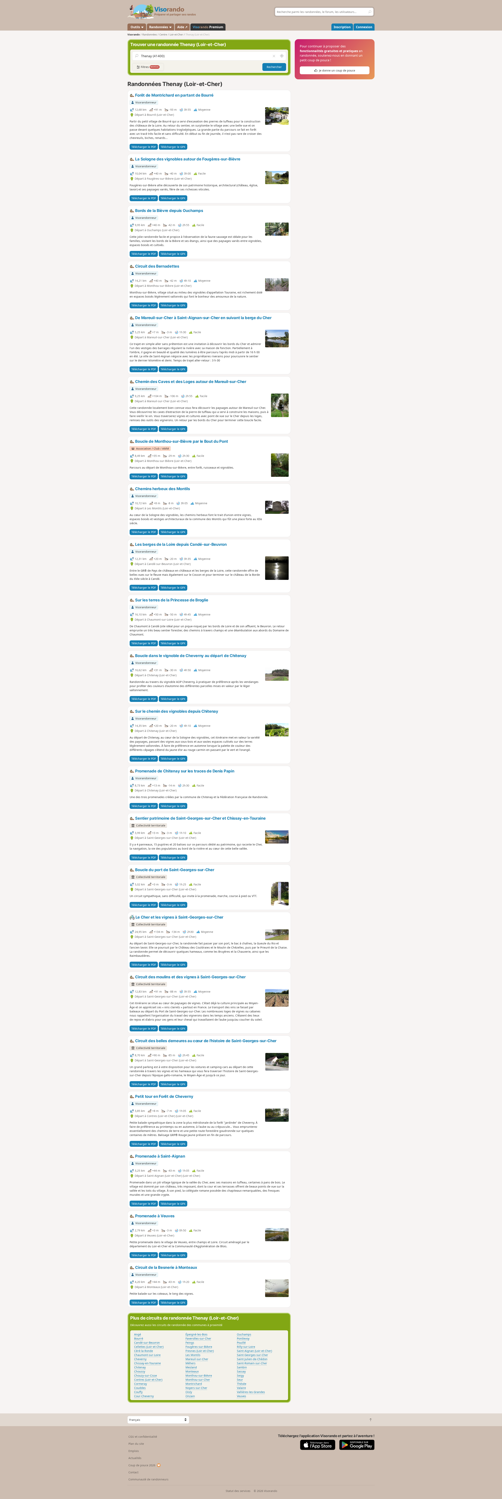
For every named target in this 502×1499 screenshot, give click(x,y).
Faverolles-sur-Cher (198, 1338)
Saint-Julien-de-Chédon (252, 1359)
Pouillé (241, 1342)
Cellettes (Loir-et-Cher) (149, 1347)
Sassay (241, 1371)
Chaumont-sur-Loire (147, 1355)
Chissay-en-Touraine (147, 1363)
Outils (135, 27)
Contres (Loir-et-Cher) (148, 1379)
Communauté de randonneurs (148, 1479)
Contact (133, 1472)
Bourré (138, 1338)
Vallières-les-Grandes (251, 1392)
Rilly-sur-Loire (246, 1347)
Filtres (149, 67)
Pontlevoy (243, 1338)
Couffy (138, 1392)
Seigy (240, 1375)
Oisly (189, 1392)
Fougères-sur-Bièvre (199, 1347)
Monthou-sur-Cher (198, 1379)
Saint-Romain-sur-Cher (252, 1363)
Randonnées (159, 27)
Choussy (139, 1371)
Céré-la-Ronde (143, 1351)
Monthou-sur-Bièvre (199, 1375)
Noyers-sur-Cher (196, 1388)
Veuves (241, 1396)
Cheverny (140, 1359)
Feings (190, 1342)
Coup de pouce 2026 (141, 1465)
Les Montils (193, 1355)
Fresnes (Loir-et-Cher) (200, 1351)
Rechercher (274, 67)
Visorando (133, 34)
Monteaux (192, 1371)
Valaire (241, 1388)
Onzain (190, 1396)
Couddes (140, 1388)
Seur (240, 1379)
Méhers (191, 1363)
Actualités (134, 1458)
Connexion (364, 27)
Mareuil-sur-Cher (197, 1359)
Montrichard (194, 1384)
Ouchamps (244, 1334)
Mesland (191, 1367)
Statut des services (238, 1491)
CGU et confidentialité (142, 1436)
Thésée (241, 1384)
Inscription (342, 27)
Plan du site (136, 1444)
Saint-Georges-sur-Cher (252, 1355)
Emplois (133, 1451)
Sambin (242, 1367)
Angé (137, 1334)
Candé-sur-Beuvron (147, 1342)
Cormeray (140, 1384)
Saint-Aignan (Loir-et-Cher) (254, 1351)
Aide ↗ (182, 27)
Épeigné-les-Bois (196, 1334)
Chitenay (140, 1367)
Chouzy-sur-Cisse (145, 1375)
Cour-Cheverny (144, 1396)
